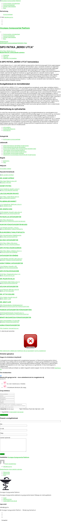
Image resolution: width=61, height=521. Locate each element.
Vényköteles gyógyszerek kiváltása (13, 153)
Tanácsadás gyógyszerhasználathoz (14, 150)
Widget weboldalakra (9, 6)
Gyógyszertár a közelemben (11, 3)
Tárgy (1, 433)
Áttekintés (6, 55)
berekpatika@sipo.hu (9, 129)
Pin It (4, 475)
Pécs (25, 43)
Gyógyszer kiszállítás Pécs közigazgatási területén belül (19, 148)
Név (1, 424)
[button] (30, 520)
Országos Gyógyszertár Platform (15, 28)
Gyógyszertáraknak (9, 5)
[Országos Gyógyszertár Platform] (10, 1)
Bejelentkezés (4, 41)
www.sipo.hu (7, 130)
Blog (4, 8)
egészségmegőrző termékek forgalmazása (16, 145)
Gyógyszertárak (8, 14)
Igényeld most (4, 415)
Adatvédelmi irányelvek (16, 412)
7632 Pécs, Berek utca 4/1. (8, 51)
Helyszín (5, 57)
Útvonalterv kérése (5, 168)
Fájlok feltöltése (24, 409)
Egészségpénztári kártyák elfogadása (14, 147)
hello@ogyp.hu (8, 17)
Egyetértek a (12, 412)
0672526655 (7, 127)
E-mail (2, 428)
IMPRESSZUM (7, 499)
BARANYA (20, 43)
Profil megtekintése (10, 464)
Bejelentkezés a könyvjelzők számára (11, 469)
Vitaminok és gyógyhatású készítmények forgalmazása (19, 154)
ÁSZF (5, 498)
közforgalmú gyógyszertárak (8, 43)
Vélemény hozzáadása (10, 58)
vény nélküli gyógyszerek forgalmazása (14, 151)
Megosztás (6, 472)
